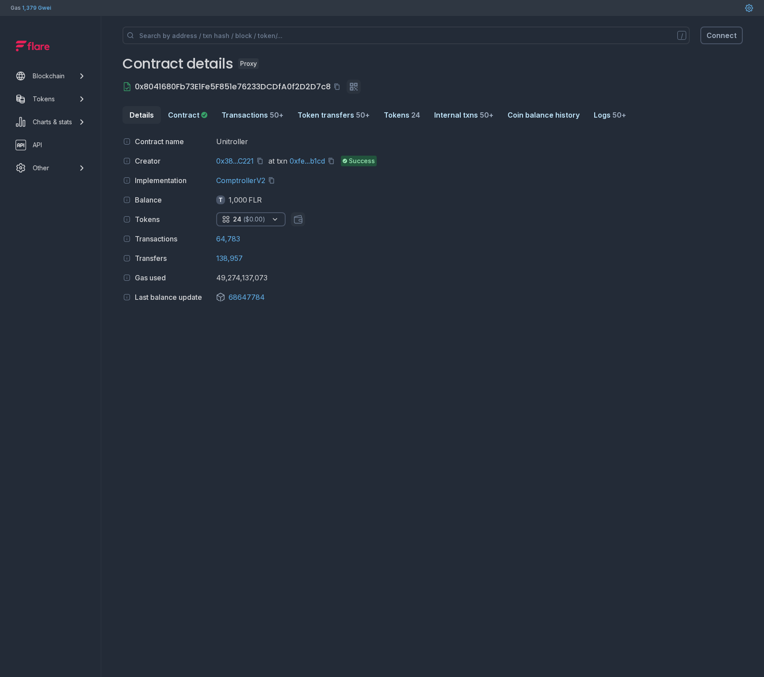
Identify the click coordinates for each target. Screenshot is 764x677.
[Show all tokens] (298, 219)
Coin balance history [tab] (544, 115)
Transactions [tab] (252, 115)
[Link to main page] (33, 46)
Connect (722, 35)
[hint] (126, 141)
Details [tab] (142, 115)
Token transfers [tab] (334, 115)
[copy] (338, 86)
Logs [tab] (610, 115)
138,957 (229, 258)
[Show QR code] (354, 87)
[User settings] (749, 8)
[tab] (187, 115)
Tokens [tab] (402, 115)
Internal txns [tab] (463, 115)
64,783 (228, 238)
